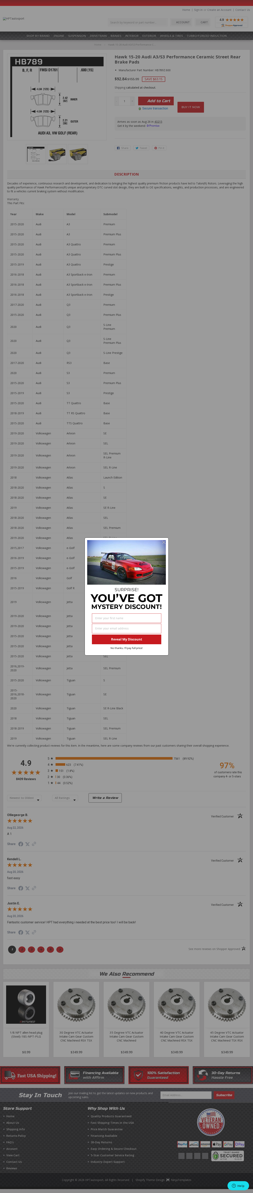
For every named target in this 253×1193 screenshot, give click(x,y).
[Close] (164, 542)
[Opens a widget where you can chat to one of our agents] (238, 1186)
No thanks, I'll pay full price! (126, 648)
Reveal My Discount (126, 639)
